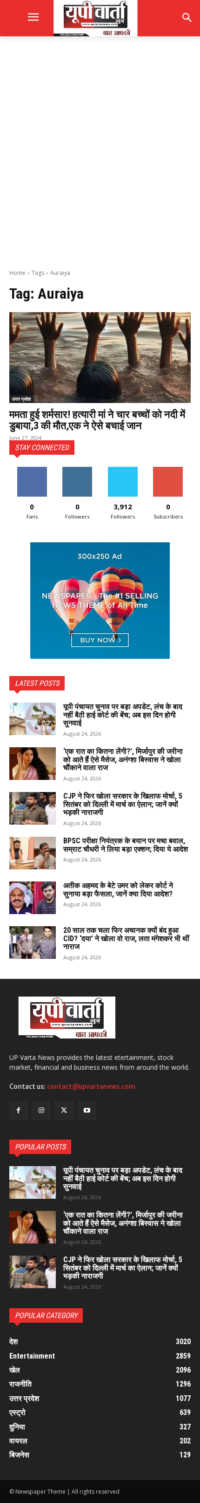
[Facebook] (18, 1110)
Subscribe (167, 470)
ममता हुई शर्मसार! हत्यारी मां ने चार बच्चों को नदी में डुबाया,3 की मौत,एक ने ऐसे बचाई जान (97, 420)
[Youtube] (87, 1110)
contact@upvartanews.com (91, 1086)
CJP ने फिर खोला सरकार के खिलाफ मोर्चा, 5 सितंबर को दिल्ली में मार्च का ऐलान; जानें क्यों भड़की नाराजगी (122, 804)
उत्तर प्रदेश (21, 399)
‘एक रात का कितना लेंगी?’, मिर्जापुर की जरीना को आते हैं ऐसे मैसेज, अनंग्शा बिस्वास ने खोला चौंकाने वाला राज (123, 759)
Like (32, 470)
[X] (64, 1110)
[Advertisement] (100, 151)
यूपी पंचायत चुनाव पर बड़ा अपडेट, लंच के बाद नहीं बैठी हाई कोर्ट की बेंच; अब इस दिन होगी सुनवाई (122, 714)
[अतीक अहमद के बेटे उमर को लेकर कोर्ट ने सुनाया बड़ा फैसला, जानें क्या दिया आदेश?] (32, 897)
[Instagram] (41, 1110)
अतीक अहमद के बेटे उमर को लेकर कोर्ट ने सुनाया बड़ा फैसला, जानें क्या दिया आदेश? (118, 889)
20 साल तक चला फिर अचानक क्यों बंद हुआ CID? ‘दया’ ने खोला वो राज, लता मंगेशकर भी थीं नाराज (126, 938)
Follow (77, 470)
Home (17, 273)
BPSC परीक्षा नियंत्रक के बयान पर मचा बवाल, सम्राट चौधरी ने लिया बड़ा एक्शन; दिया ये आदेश (125, 845)
